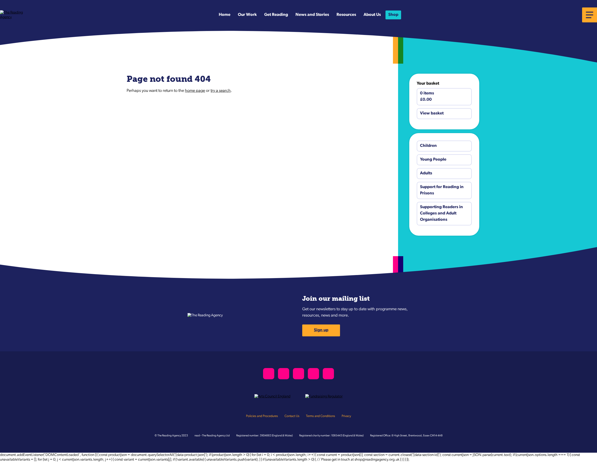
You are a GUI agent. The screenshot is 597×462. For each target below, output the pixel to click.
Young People (433, 160)
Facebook (283, 373)
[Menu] (589, 14)
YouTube (313, 373)
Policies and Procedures (262, 416)
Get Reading (276, 15)
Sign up (321, 330)
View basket (432, 113)
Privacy (346, 416)
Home (224, 15)
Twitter (268, 373)
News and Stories (312, 15)
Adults (426, 173)
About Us (372, 15)
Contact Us (292, 416)
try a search (221, 91)
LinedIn (328, 373)
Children (428, 146)
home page (195, 91)
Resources (346, 15)
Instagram (298, 373)
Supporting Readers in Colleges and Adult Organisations (441, 213)
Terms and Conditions (320, 416)
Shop (393, 15)
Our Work (247, 15)
